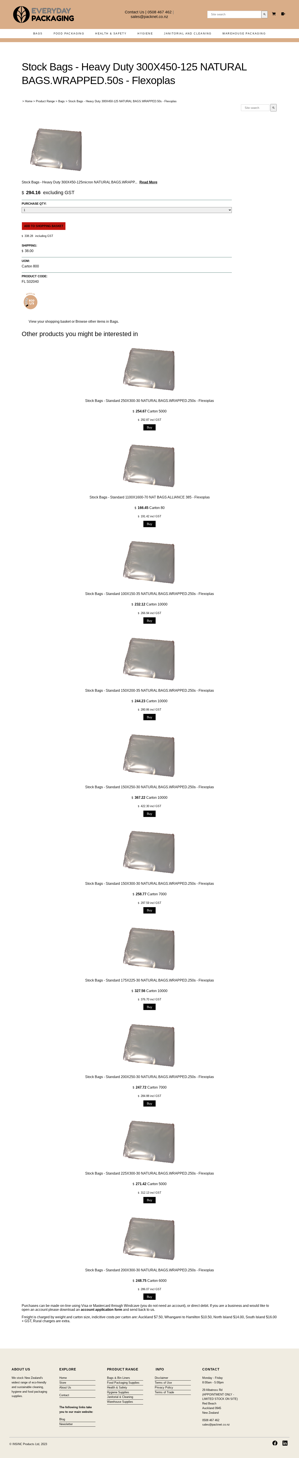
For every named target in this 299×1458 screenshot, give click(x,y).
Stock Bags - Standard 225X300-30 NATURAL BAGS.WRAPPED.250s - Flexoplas (149, 1173)
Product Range (45, 101)
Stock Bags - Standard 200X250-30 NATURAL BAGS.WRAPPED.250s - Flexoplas (149, 1077)
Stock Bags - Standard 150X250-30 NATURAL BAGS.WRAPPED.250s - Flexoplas (149, 787)
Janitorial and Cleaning (187, 33)
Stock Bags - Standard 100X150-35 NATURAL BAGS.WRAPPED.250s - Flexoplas (149, 594)
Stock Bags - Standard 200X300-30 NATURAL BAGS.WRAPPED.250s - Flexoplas (149, 1270)
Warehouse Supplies (120, 1401)
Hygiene (145, 33)
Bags (38, 33)
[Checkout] (283, 14)
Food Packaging (69, 33)
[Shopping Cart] (274, 14)
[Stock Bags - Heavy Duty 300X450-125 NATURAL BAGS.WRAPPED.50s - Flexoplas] (57, 177)
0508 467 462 (160, 12)
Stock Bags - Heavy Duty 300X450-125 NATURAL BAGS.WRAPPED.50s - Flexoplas (122, 101)
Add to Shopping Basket (43, 226)
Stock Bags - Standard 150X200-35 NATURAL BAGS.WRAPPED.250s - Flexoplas (149, 690)
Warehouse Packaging (244, 33)
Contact (64, 1395)
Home (28, 101)
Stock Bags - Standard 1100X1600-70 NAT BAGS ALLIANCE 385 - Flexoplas (150, 497)
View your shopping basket (50, 321)
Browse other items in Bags (97, 321)
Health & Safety (111, 33)
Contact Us (134, 12)
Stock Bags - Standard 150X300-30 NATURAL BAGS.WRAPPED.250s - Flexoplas (149, 883)
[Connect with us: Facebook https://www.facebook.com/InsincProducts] (275, 1443)
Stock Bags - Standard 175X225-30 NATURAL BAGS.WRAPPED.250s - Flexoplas (149, 980)
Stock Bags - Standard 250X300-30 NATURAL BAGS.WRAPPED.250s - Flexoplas (149, 401)
